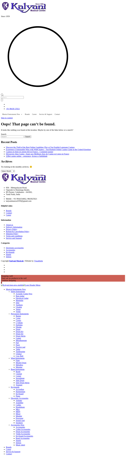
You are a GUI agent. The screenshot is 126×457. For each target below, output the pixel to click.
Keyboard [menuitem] (20, 394)
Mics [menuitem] (18, 409)
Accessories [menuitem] (17, 425)
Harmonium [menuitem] (20, 392)
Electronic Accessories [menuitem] (19, 398)
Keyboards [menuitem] (15, 387)
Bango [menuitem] (18, 316)
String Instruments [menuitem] (18, 292)
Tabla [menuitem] (18, 349)
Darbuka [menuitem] (19, 325)
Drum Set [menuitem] (19, 334)
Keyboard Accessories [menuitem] (24, 436)
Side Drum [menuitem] (20, 380)
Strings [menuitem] (18, 443)
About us (9, 225)
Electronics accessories (15, 248)
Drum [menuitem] (18, 329)
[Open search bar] (2, 95)
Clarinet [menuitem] (19, 374)
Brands (27, 114)
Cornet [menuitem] (18, 376)
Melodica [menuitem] (19, 365)
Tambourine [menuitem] (20, 352)
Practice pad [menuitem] (20, 347)
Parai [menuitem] (18, 345)
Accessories (10, 250)
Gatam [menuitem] (18, 338)
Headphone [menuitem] (20, 407)
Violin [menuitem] (18, 312)
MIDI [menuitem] (18, 412)
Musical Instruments (11, 114)
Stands (8, 254)
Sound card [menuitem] (20, 420)
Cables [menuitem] (18, 405)
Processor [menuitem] (19, 418)
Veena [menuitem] (18, 309)
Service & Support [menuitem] (13, 452)
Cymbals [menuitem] (19, 323)
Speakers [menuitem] (19, 423)
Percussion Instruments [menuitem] (20, 314)
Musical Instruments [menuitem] (16, 289)
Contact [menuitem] (9, 454)
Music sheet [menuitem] (20, 445)
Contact (57, 114)
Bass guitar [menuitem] (20, 296)
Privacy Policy (11, 229)
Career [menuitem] (8, 449)
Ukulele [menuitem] (19, 307)
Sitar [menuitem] (17, 303)
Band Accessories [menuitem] (23, 438)
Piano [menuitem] (18, 396)
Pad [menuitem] (17, 343)
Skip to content (7, 118)
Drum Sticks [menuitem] (20, 336)
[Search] (2, 100)
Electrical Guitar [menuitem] (22, 298)
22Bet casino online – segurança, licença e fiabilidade (26, 156)
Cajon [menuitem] (18, 318)
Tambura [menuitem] (19, 305)
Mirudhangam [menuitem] (21, 340)
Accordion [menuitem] (20, 389)
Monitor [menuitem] (19, 416)
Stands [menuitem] (18, 440)
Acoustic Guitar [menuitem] (24, 294)
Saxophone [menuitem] (20, 378)
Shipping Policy (12, 234)
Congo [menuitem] (18, 320)
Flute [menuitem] (18, 360)
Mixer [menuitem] (18, 414)
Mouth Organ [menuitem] (21, 363)
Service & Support (45, 114)
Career (34, 114)
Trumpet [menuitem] (19, 385)
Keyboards (10, 252)
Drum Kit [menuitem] (19, 332)
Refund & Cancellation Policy (17, 231)
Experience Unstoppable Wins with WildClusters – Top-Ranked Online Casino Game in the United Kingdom (48, 149)
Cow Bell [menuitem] (19, 356)
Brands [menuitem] (8, 447)
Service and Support (14, 238)
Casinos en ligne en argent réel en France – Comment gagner (29, 152)
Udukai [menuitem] (19, 354)
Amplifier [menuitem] (19, 403)
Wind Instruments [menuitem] (17, 358)
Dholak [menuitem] (19, 327)
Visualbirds (38, 261)
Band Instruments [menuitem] (17, 369)
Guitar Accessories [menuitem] (23, 429)
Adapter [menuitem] (19, 400)
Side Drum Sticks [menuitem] (22, 383)
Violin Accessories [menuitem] (23, 434)
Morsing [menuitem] (19, 367)
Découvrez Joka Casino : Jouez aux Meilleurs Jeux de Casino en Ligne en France (37, 154)
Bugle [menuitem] (18, 372)
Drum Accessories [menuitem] (23, 432)
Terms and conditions (14, 236)
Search (3, 134)
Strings (8, 257)
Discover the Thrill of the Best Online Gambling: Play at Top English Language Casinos (40, 147)
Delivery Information (14, 227)
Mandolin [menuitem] (19, 300)
